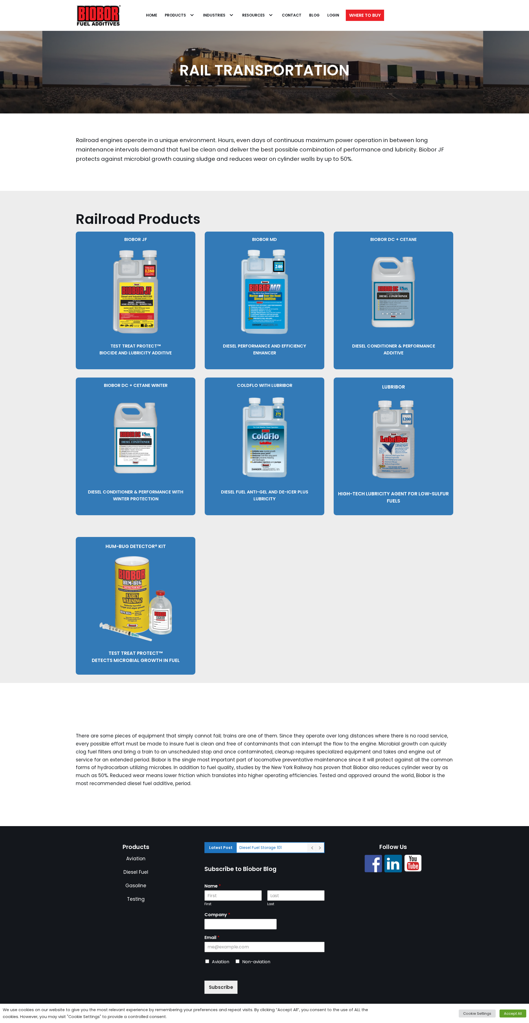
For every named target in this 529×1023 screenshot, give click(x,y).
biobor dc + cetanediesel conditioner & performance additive (393, 296)
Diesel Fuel (135, 872)
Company (217, 915)
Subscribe (221, 987)
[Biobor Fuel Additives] (98, 15)
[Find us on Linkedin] (393, 863)
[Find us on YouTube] (413, 863)
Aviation (135, 858)
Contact (291, 15)
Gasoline (135, 885)
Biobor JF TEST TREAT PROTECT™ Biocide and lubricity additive (135, 296)
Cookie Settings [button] (477, 1013)
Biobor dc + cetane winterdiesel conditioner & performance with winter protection (135, 442)
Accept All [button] (513, 1013)
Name (212, 886)
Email (212, 938)
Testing (136, 899)
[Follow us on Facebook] (373, 863)
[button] (191, 15)
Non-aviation (256, 962)
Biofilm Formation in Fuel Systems (271, 847)
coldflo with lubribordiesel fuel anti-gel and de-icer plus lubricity (264, 442)
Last (270, 904)
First (207, 904)
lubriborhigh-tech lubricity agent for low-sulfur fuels (393, 444)
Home (151, 15)
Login (333, 15)
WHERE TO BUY (365, 15)
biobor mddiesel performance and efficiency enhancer (264, 296)
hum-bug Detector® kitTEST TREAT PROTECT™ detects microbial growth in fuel (136, 603)
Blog (314, 15)
